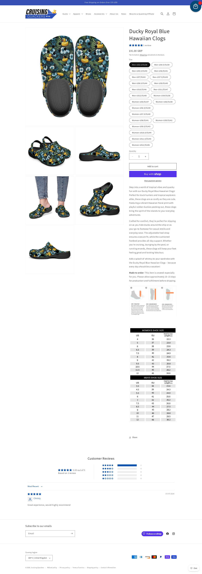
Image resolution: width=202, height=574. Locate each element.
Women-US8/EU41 (140, 120)
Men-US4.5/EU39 (162, 65)
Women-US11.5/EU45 (141, 139)
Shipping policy (92, 568)
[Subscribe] (72, 533)
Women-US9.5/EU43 (141, 126)
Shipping (143, 55)
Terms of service (78, 568)
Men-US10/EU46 (139, 89)
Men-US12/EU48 (139, 95)
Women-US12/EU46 (141, 145)
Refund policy (52, 568)
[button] (66, 14)
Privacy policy (65, 568)
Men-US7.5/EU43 (160, 77)
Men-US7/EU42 (139, 77)
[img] (34, 494)
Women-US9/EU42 (164, 120)
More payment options (152, 181)
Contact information (108, 568)
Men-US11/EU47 (161, 89)
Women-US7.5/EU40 (141, 114)
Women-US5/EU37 (140, 102)
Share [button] (134, 437)
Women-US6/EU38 (164, 102)
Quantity (132, 151)
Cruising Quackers (37, 568)
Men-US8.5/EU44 (139, 83)
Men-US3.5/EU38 (139, 65)
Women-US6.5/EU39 (141, 108)
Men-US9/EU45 (161, 83)
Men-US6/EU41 (161, 71)
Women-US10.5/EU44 (141, 132)
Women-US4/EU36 (162, 95)
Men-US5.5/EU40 (139, 71)
